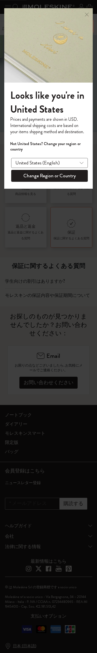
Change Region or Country (49, 175)
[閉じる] (87, 14)
